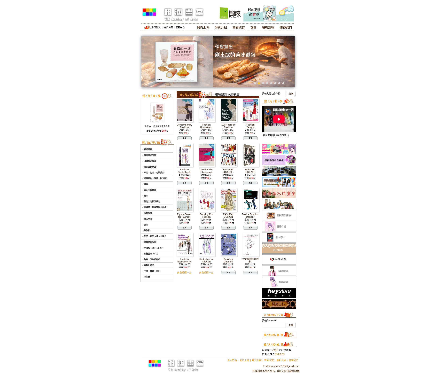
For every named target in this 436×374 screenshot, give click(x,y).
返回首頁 (232, 360)
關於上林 (244, 360)
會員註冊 (168, 27)
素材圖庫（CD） (151, 254)
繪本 (146, 196)
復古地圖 (148, 219)
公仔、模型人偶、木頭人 (155, 236)
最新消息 (281, 360)
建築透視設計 (150, 242)
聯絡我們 (293, 360)
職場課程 (148, 149)
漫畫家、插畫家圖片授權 (155, 207)
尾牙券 (147, 277)
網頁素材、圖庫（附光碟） (156, 178)
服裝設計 (148, 213)
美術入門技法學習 (152, 201)
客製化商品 (149, 265)
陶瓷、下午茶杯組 (152, 259)
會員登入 (156, 27)
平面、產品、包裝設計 (154, 173)
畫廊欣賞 (269, 360)
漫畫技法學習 (150, 161)
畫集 (146, 184)
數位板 (147, 230)
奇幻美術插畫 (150, 190)
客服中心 (180, 27)
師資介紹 (256, 360)
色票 (146, 225)
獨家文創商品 (150, 167)
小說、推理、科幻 (152, 271)
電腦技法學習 (150, 155)
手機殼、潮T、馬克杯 (154, 248)
